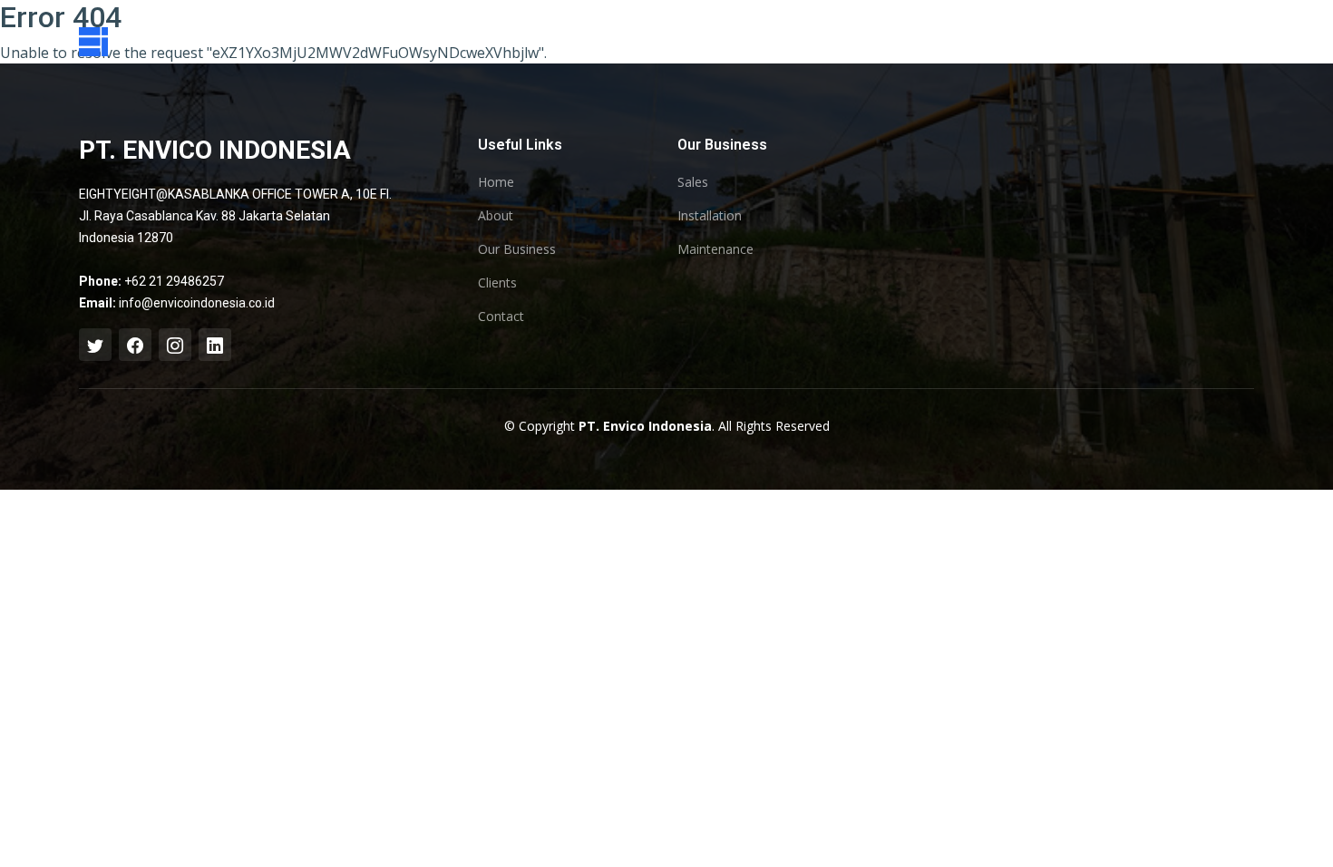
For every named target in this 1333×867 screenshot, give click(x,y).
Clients (497, 283)
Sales (692, 182)
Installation (709, 215)
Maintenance (715, 249)
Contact (501, 316)
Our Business (517, 249)
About (495, 215)
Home (496, 182)
